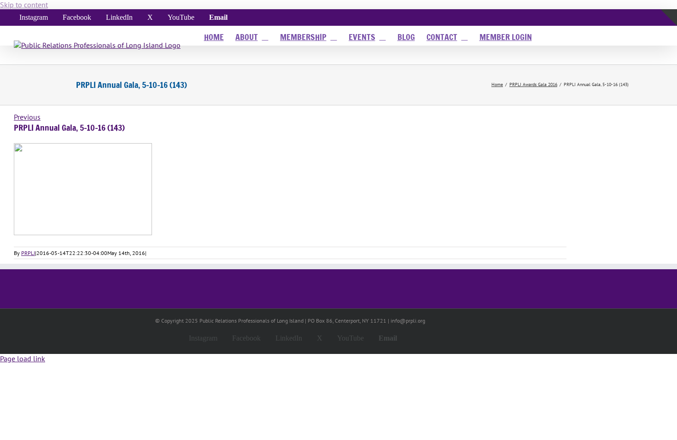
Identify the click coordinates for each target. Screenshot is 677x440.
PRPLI (28, 252)
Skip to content (24, 4)
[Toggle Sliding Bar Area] (668, 36)
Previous (27, 117)
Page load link (22, 358)
